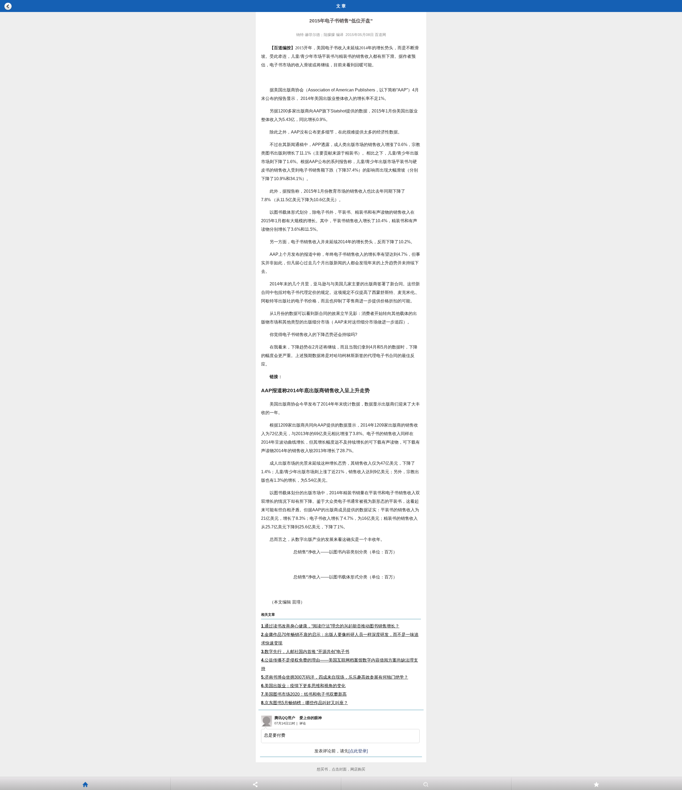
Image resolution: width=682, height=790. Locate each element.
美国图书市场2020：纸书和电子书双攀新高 (304, 694)
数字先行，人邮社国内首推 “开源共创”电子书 (305, 651)
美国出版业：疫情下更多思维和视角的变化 (303, 685)
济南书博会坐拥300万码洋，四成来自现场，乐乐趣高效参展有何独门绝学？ (334, 677)
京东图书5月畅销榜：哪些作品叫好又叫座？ (304, 702)
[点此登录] (358, 751)
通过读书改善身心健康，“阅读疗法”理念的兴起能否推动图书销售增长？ (330, 626)
